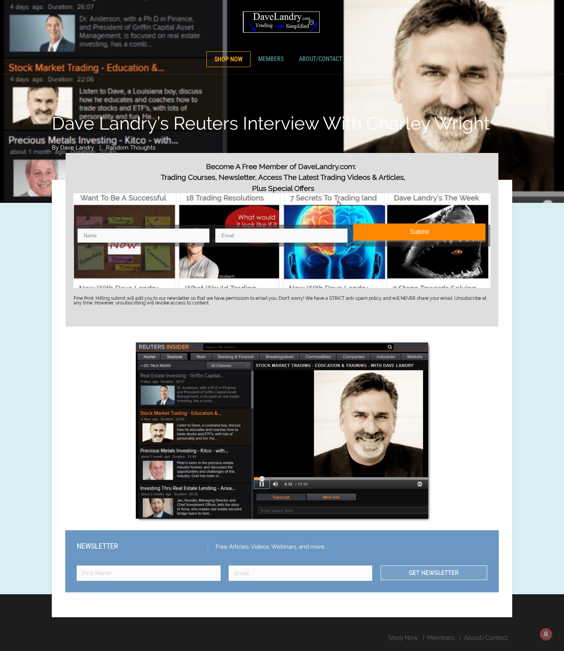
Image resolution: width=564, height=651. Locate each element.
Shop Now (228, 59)
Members (271, 58)
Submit (419, 232)
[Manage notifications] (546, 634)
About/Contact (320, 58)
